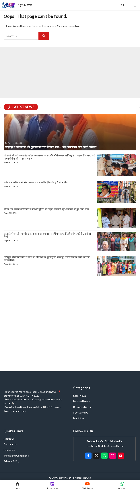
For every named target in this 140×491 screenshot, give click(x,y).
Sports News (80, 412)
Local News (79, 395)
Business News (82, 406)
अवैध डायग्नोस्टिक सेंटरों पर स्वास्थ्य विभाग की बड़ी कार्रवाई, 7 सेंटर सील (35, 182)
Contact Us (10, 444)
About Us (9, 438)
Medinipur (79, 418)
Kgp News (25, 5)
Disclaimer (9, 449)
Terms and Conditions (16, 455)
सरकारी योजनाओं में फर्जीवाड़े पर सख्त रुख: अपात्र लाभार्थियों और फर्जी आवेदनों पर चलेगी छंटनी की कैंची (47, 235)
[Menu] (134, 5)
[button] (123, 5)
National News (81, 401)
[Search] (43, 36)
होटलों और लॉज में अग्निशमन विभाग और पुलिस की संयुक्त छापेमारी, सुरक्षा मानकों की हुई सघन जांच (46, 209)
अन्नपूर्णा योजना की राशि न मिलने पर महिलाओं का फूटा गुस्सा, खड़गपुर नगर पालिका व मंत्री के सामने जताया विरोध (47, 258)
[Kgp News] (9, 5)
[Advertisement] (70, 72)
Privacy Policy (11, 461)
